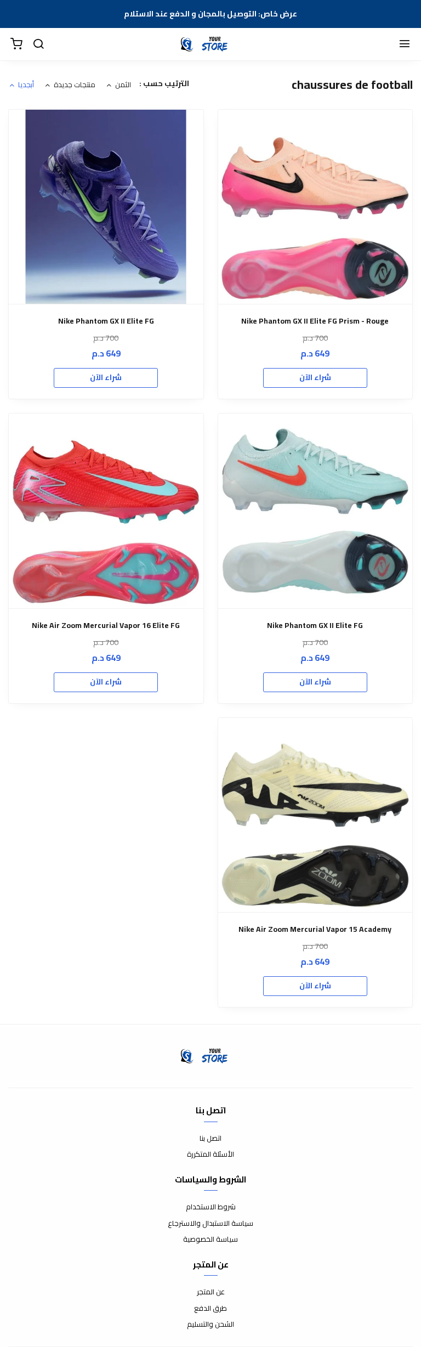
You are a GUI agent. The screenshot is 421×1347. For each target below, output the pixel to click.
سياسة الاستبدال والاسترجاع (210, 1223)
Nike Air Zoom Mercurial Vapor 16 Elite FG (106, 625)
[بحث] (38, 44)
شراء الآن (315, 377)
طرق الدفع (210, 1308)
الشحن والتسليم (210, 1324)
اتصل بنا (210, 1138)
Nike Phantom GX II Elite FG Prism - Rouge (315, 321)
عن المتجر (211, 1292)
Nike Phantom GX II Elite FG (106, 321)
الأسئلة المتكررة (210, 1154)
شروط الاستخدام (211, 1207)
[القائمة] (404, 44)
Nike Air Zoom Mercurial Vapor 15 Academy (314, 929)
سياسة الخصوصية (210, 1239)
